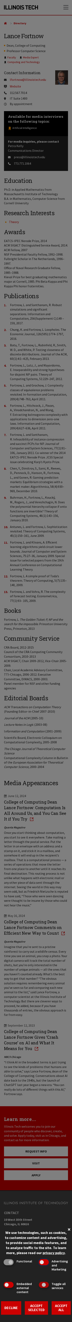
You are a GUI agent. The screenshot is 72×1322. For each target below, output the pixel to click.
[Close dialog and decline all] (69, 1228)
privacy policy (54, 1252)
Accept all (61, 1307)
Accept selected (36, 1307)
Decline (11, 1307)
